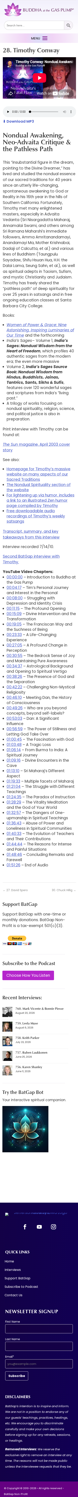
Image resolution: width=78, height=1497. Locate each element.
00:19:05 (14, 624)
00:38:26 (14, 676)
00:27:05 (14, 645)
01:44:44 (14, 844)
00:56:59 (15, 729)
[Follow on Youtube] (39, 1227)
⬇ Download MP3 (18, 121)
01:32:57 (14, 812)
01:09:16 (14, 760)
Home (9, 1262)
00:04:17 (14, 587)
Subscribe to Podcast (21, 1287)
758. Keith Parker (27, 1038)
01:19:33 (13, 781)
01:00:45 (14, 739)
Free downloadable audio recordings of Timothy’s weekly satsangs (36, 516)
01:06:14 (14, 750)
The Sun (11, 444)
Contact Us (13, 1295)
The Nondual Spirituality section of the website (39, 487)
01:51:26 (13, 865)
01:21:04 (14, 786)
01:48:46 (14, 854)
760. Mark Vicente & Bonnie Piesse (39, 1008)
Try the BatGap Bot (22, 1092)
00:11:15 (13, 608)
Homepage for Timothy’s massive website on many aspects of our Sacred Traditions (38, 474)
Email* (9, 1357)
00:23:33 (14, 634)
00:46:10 (14, 697)
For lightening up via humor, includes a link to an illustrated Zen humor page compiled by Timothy (40, 500)
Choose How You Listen (28, 975)
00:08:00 (15, 598)
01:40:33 (14, 833)
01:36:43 (14, 823)
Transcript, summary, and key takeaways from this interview (31, 534)
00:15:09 (14, 614)
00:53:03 (14, 718)
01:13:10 (13, 771)
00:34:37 (14, 666)
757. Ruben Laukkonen (31, 1052)
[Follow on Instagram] (53, 1227)
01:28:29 (14, 802)
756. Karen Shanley (28, 1067)
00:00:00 (15, 577)
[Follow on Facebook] (25, 1227)
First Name (12, 1322)
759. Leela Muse (26, 1023)
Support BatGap (17, 1279)
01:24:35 (14, 797)
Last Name (12, 1339)
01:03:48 (14, 744)
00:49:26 (15, 708)
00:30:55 (14, 655)
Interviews (13, 1270)
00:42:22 (14, 687)
